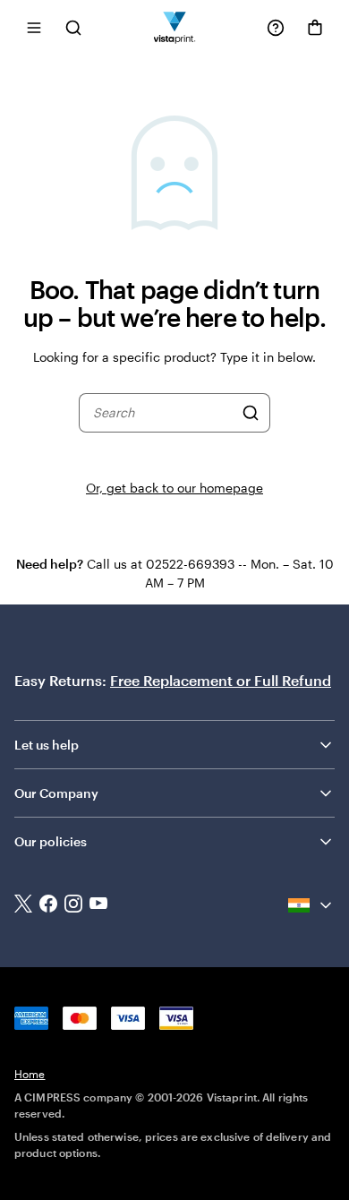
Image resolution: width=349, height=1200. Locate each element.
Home (29, 1073)
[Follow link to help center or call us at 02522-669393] (275, 27)
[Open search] (73, 27)
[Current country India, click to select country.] (311, 905)
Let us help (46, 744)
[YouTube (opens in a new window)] (98, 905)
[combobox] (163, 413)
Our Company (56, 793)
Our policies (50, 841)
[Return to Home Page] (175, 27)
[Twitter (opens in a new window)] (23, 906)
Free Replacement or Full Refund (220, 680)
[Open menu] (34, 27)
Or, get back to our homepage (174, 487)
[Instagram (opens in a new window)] (73, 905)
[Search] (250, 413)
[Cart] (315, 27)
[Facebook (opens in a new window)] (48, 905)
